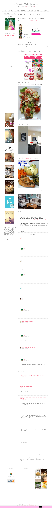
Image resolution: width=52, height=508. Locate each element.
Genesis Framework (28, 505)
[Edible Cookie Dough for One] (44, 472)
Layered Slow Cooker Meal (27, 158)
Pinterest (35, 219)
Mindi (22, 298)
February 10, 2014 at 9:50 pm (26, 249)
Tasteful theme (26, 504)
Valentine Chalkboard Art (28, 123)
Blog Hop (22, 231)
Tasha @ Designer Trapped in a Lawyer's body (28, 347)
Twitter (41, 219)
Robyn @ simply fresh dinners (26, 260)
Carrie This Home (26, 4)
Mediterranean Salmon (23, 84)
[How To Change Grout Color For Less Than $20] (38, 479)
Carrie (24, 248)
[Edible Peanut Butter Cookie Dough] (38, 472)
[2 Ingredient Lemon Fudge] (44, 485)
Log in (35, 505)
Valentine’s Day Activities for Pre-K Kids (34, 50)
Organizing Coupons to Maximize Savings (26, 386)
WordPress (32, 505)
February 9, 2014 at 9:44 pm (25, 299)
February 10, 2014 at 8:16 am (26, 275)
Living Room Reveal (31, 190)
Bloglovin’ (44, 219)
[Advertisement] (10, 50)
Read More (43, 506)
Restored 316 (31, 504)
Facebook (32, 219)
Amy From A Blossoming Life (39, 20)
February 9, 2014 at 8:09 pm (26, 360)
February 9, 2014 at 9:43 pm (26, 336)
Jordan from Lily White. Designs (30, 20)
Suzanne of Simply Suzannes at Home (27, 321)
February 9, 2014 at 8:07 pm (25, 348)
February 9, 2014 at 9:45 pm (26, 310)
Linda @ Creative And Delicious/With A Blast (28, 287)
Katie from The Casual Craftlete (28, 21)
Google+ (38, 219)
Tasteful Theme (23, 505)
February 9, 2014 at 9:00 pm (25, 322)
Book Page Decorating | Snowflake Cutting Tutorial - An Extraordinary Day (30, 447)
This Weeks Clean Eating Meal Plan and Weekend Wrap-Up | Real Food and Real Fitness (32, 375)
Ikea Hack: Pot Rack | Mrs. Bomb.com (25, 410)
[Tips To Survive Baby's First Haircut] (44, 479)
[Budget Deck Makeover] (38, 485)
